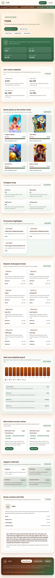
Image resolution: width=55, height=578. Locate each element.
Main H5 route (24, 29)
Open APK (42, 2)
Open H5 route (38, 561)
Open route (9, 448)
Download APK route (11, 29)
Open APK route (26, 561)
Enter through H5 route (11, 141)
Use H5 (50, 2)
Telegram (47, 561)
